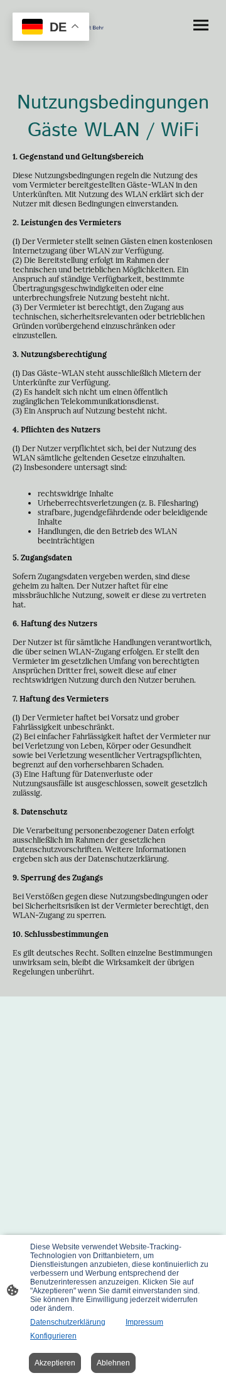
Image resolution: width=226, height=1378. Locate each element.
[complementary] (51, 28)
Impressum (144, 1322)
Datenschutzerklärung (67, 1322)
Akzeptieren (55, 1363)
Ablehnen (113, 1363)
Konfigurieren (53, 1336)
